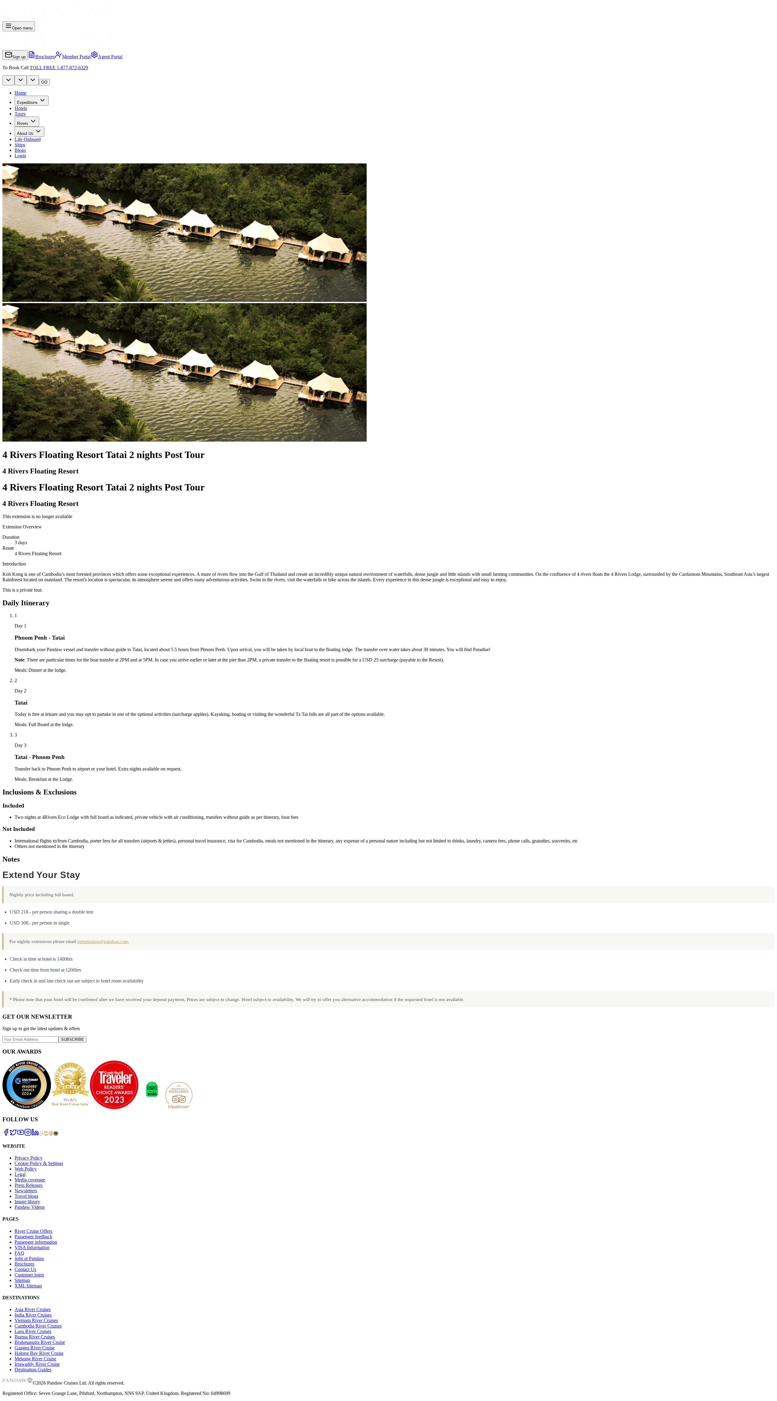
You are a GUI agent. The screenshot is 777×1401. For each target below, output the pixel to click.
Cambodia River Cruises (38, 1325)
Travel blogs (26, 1196)
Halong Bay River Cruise (39, 1353)
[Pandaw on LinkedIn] (35, 1134)
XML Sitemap (28, 1285)
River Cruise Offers (33, 1231)
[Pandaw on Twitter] (13, 1134)
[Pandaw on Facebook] (6, 1134)
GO (44, 82)
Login (20, 155)
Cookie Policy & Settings (39, 1163)
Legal (20, 1174)
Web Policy (26, 1168)
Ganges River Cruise (35, 1347)
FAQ (19, 1253)
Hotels (21, 108)
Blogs (20, 150)
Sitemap (22, 1280)
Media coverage (30, 1179)
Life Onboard (28, 139)
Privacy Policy (28, 1157)
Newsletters (26, 1190)
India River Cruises (33, 1314)
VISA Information (32, 1247)
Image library (27, 1201)
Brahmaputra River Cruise (40, 1342)
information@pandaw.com (102, 941)
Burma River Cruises (35, 1336)
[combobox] (8, 80)
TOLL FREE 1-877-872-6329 (59, 67)
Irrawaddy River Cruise (37, 1364)
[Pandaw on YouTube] (20, 1134)
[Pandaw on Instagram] (28, 1134)
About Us (25, 133)
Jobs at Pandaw (29, 1258)
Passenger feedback (33, 1236)
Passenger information (36, 1242)
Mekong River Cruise (35, 1358)
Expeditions (27, 102)
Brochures (24, 1263)
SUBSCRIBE (72, 1039)
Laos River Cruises (33, 1331)
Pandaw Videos (30, 1207)
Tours (20, 113)
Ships (20, 144)
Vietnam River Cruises (36, 1320)
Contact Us (25, 1269)
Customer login (29, 1274)
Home (20, 92)
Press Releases (28, 1185)
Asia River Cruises (33, 1309)
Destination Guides (33, 1369)
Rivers (22, 123)
